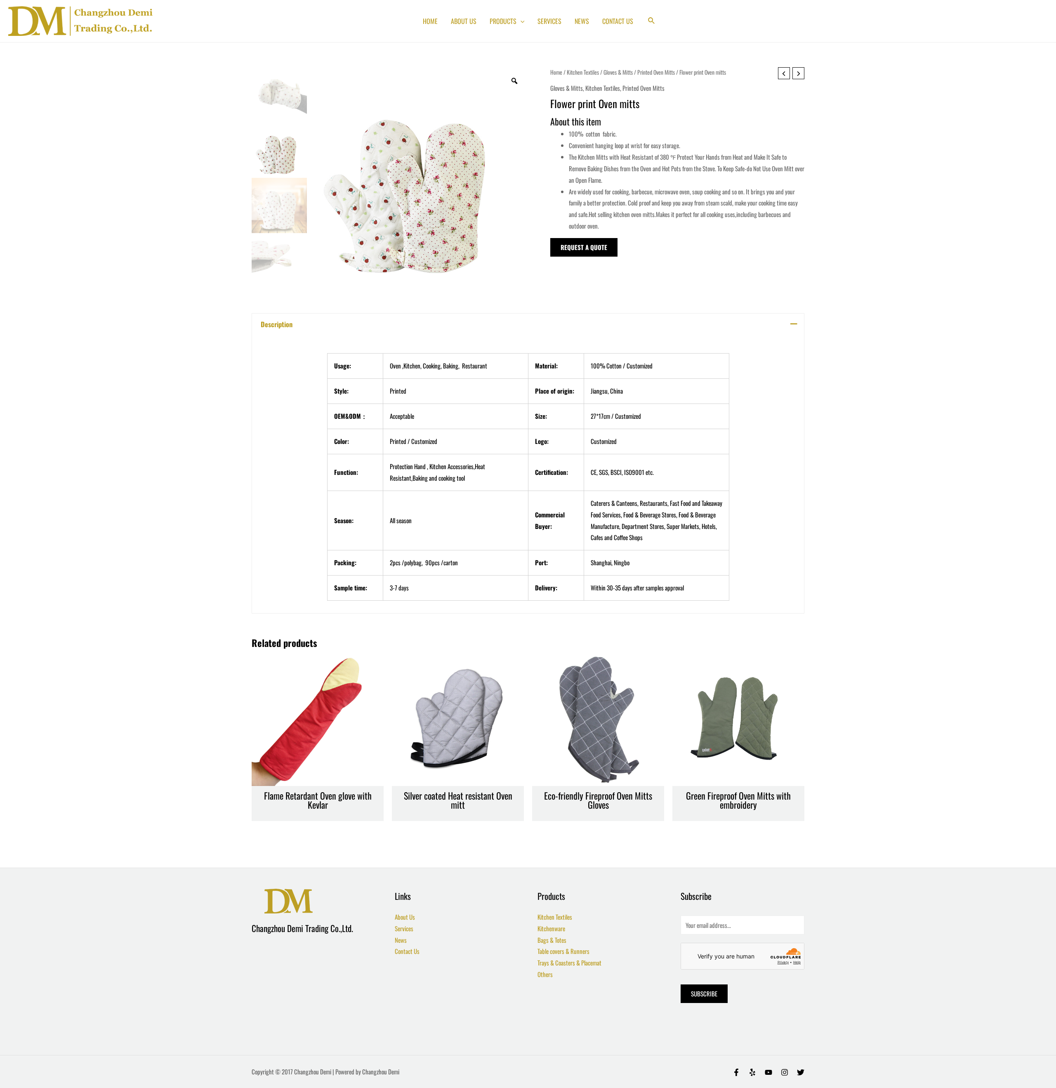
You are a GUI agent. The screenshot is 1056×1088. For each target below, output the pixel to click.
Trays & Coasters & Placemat (569, 962)
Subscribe (704, 993)
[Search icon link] (651, 21)
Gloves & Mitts (618, 72)
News (401, 939)
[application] (520, 21)
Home (556, 72)
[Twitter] (800, 1072)
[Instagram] (784, 1072)
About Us (405, 916)
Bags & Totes (551, 939)
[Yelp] (752, 1072)
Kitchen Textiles (583, 72)
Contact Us (407, 951)
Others (545, 974)
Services (404, 928)
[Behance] (768, 1072)
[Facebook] (736, 1072)
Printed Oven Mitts (656, 72)
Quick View (318, 779)
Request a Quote (584, 247)
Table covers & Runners (563, 951)
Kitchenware (551, 928)
